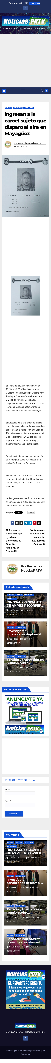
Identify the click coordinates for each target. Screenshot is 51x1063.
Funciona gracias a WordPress (18, 1051)
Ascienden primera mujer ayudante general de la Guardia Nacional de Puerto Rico (14, 541)
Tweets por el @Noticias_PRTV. (20, 780)
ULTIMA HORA (28, 108)
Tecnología (28, 595)
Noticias (8, 108)
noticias (10, 595)
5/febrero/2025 (16, 917)
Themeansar (25, 1054)
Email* (8, 801)
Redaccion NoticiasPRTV (29, 143)
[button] (42, 91)
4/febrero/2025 (16, 947)
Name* (8, 789)
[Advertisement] (25, 60)
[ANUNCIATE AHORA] (24, 714)
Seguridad (18, 108)
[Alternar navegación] (23, 90)
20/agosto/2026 (16, 858)
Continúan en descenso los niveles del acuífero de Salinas (37, 537)
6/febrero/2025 (16, 888)
